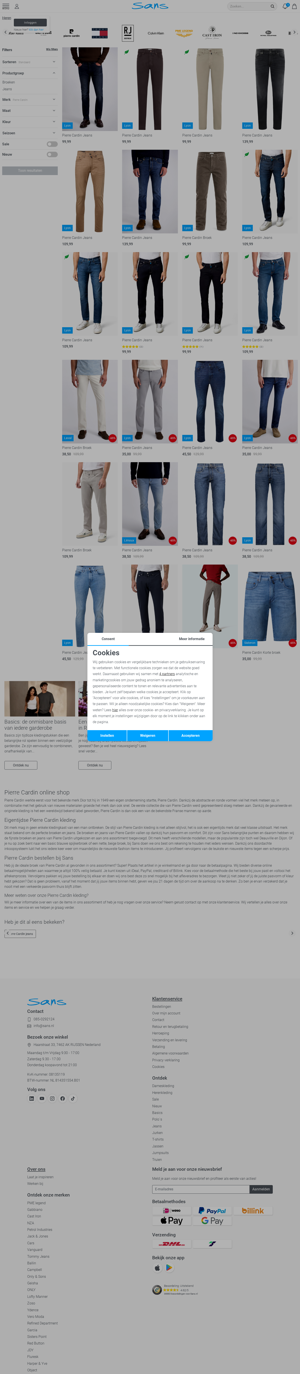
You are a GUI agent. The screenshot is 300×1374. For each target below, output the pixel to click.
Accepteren (190, 735)
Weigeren (147, 735)
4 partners (167, 674)
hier (115, 710)
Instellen (107, 735)
